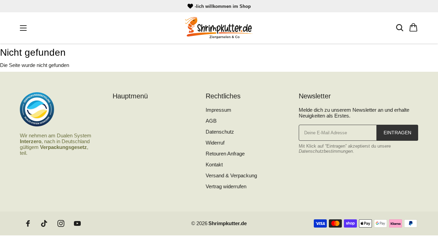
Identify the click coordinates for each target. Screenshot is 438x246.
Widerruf (215, 143)
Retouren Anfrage (225, 153)
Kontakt (214, 164)
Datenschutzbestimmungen (326, 151)
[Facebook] (28, 223)
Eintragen (397, 132)
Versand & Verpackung (231, 175)
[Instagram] (61, 223)
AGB (211, 121)
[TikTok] (44, 223)
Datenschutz (220, 132)
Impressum (218, 110)
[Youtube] (77, 223)
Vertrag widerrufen (226, 186)
